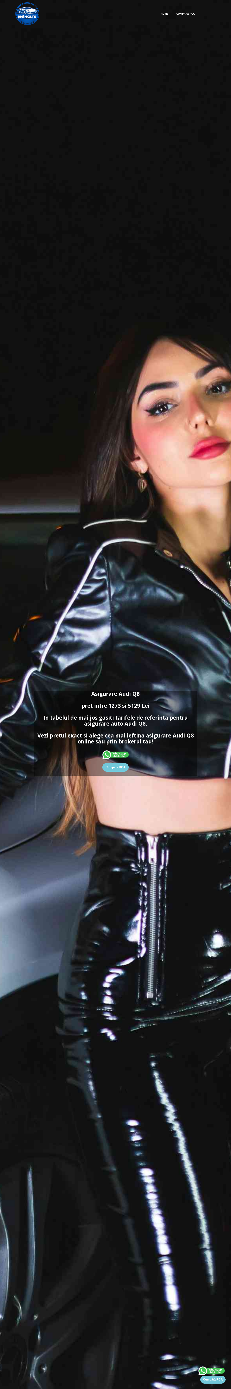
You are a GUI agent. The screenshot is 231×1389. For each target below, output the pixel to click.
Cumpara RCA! (185, 13)
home (164, 13)
